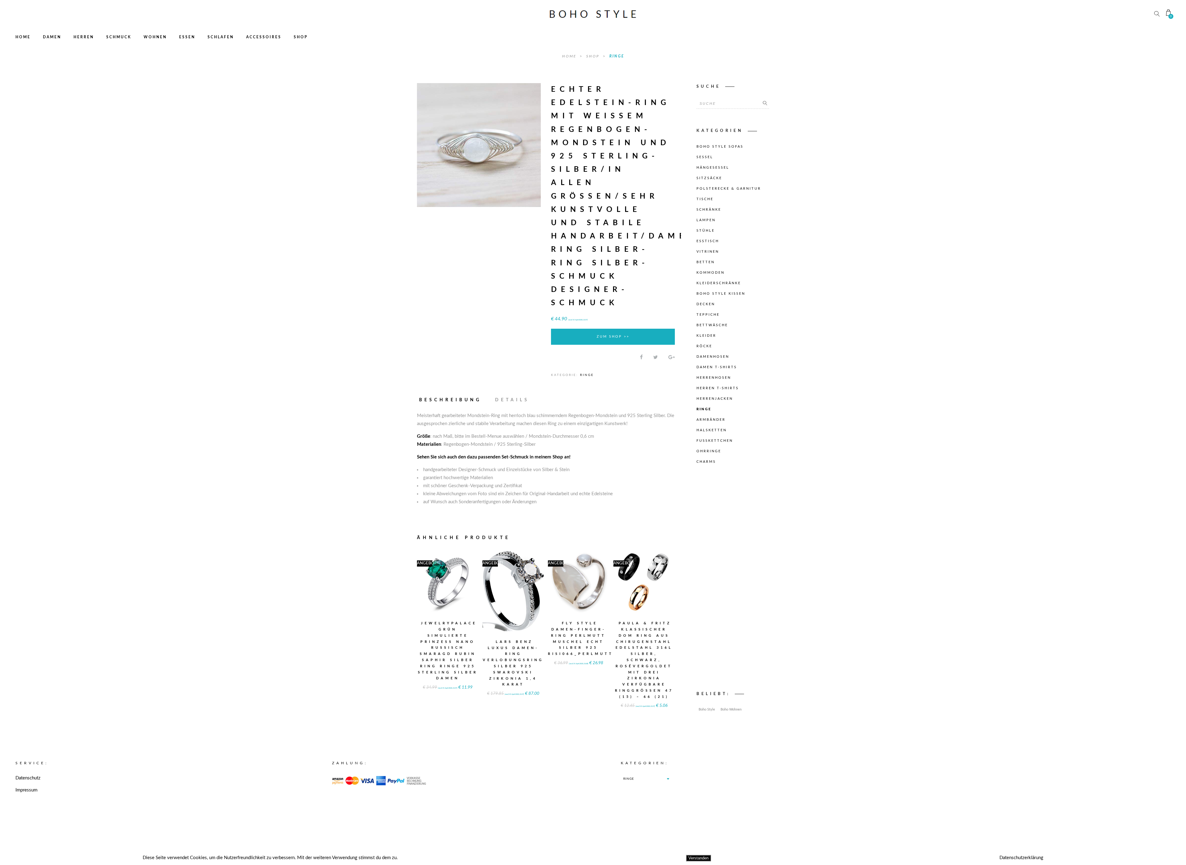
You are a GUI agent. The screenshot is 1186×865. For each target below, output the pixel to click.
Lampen (706, 220)
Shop (301, 37)
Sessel (704, 157)
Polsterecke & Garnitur (728, 188)
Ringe (616, 56)
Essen (187, 37)
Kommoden (710, 272)
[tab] (453, 400)
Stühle (705, 230)
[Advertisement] (732, 579)
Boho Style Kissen (720, 293)
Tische (704, 199)
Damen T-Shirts (716, 367)
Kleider (706, 335)
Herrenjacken (714, 398)
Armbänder (710, 419)
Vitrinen (707, 251)
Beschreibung (450, 400)
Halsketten (711, 430)
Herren (84, 37)
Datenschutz (27, 778)
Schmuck (118, 37)
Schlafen (221, 37)
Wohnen (155, 37)
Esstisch (707, 241)
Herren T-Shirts (717, 388)
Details (512, 400)
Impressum (26, 790)
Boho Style (707, 709)
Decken (705, 304)
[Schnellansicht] (463, 578)
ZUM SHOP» (448, 590)
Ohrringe (708, 451)
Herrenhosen (713, 377)
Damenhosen (712, 356)
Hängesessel (712, 167)
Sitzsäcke (709, 178)
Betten (705, 262)
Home (23, 37)
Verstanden (698, 858)
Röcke (704, 346)
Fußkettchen (714, 440)
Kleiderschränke (718, 283)
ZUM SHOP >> (613, 336)
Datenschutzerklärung (1021, 857)
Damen (52, 37)
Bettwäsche (712, 325)
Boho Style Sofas (719, 146)
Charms (706, 461)
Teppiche (708, 314)
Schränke (708, 209)
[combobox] (646, 778)
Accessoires (263, 37)
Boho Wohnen (731, 709)
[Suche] (765, 103)
